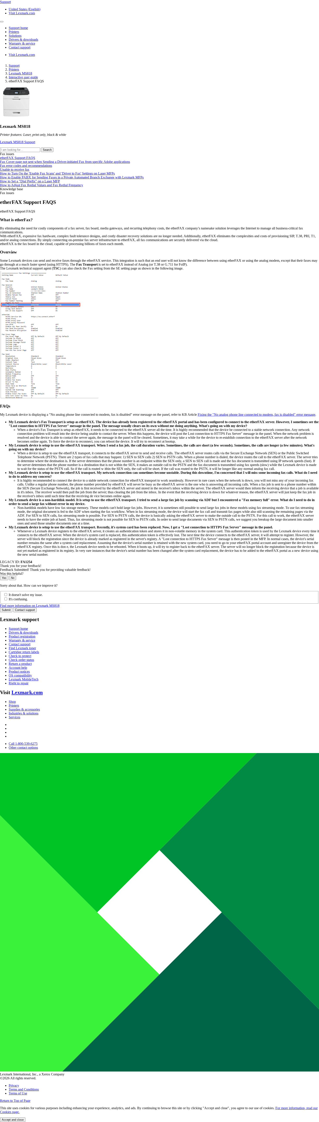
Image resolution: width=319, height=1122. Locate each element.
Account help (18, 667)
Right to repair (18, 683)
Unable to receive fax (14, 169)
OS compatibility (20, 675)
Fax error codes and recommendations (26, 165)
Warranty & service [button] (22, 43)
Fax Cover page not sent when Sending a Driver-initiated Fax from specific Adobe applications (65, 162)
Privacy (14, 1085)
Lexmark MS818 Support (17, 142)
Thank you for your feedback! (20, 566)
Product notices (19, 671)
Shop (12, 701)
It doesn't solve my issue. (26, 595)
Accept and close (13, 1119)
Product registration (22, 636)
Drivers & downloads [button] (23, 39)
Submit (6, 610)
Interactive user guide (23, 77)
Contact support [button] (19, 47)
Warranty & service (22, 640)
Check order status (21, 660)
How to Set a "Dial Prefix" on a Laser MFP (30, 181)
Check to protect (20, 656)
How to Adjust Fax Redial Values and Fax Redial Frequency (41, 185)
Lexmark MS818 (20, 73)
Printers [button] (14, 32)
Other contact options (23, 747)
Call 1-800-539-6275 (23, 743)
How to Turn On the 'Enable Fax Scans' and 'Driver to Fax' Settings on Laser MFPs (57, 173)
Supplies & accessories (24, 709)
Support (14, 65)
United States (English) (24, 9)
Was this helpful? (11, 573)
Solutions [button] (15, 35)
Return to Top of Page (15, 1101)
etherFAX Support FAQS (17, 158)
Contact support (25, 610)
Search (47, 149)
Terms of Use (18, 1093)
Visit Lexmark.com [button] (22, 13)
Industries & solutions (23, 713)
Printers (14, 69)
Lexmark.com (27, 692)
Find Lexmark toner (22, 648)
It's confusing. (18, 599)
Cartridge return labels (24, 652)
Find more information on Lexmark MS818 (29, 605)
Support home (18, 628)
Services (14, 717)
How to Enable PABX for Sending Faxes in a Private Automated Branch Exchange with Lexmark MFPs (72, 177)
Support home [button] (18, 28)
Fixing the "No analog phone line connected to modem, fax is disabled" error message (256, 414)
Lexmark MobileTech (23, 679)
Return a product (20, 664)
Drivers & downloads (23, 632)
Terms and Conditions (24, 1089)
